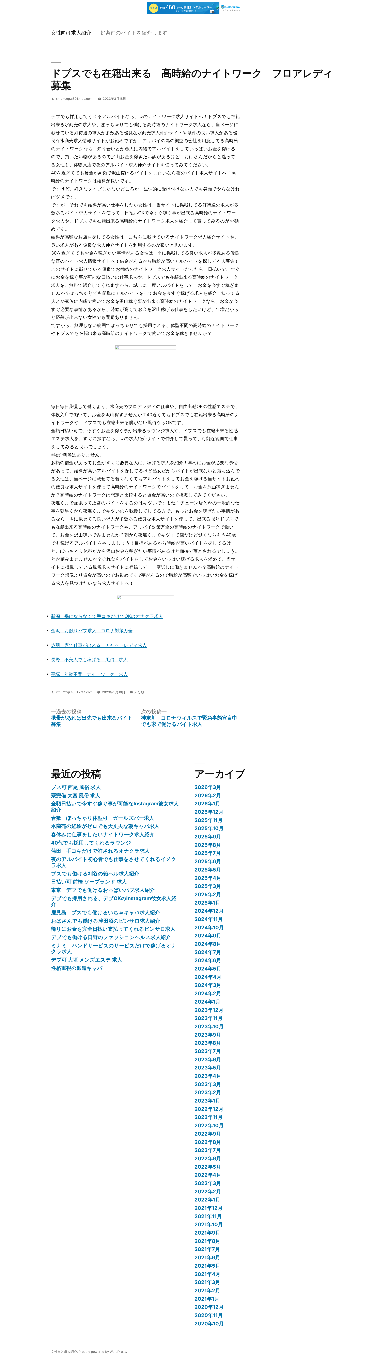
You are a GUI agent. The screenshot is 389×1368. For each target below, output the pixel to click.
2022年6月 (207, 1158)
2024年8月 (207, 944)
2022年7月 (207, 1150)
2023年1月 (207, 1101)
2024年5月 (207, 969)
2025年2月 (207, 894)
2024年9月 (207, 936)
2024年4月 (207, 977)
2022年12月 (208, 1109)
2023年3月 (207, 1084)
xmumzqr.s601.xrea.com (74, 99)
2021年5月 (207, 1266)
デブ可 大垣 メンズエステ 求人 (86, 960)
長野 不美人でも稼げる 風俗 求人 (89, 659)
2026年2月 (207, 795)
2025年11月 (208, 820)
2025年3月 (207, 886)
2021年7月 (207, 1249)
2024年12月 (209, 911)
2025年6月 (207, 861)
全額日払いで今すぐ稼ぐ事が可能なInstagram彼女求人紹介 (115, 807)
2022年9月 (207, 1134)
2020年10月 (209, 1324)
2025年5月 (207, 870)
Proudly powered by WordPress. (103, 1352)
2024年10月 (209, 927)
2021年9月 (207, 1233)
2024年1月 (207, 1002)
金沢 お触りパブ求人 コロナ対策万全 (92, 630)
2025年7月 (207, 853)
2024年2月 (207, 993)
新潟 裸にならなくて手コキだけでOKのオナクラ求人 (107, 616)
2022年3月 (207, 1183)
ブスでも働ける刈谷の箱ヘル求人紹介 (95, 873)
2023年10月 (209, 1026)
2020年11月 (208, 1315)
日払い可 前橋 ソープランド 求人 (89, 882)
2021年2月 (207, 1290)
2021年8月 (207, 1241)
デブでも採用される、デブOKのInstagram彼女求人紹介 (113, 901)
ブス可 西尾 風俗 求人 (76, 787)
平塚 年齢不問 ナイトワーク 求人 (89, 674)
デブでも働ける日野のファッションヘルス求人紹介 (111, 937)
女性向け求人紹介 (71, 33)
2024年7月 (207, 952)
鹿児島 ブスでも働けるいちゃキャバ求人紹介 (105, 912)
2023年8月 (207, 1043)
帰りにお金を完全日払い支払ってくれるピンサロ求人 (113, 929)
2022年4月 (207, 1175)
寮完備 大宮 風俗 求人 (75, 795)
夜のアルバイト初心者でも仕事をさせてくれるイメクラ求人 (113, 862)
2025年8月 (207, 845)
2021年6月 (207, 1257)
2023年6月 (207, 1059)
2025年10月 (209, 828)
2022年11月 (208, 1117)
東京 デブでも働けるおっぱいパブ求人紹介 (103, 890)
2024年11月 (208, 919)
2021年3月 (207, 1282)
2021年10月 (208, 1224)
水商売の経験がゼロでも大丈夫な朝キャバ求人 (105, 826)
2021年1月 (206, 1299)
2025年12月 (208, 812)
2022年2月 (207, 1192)
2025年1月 (207, 903)
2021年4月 (207, 1274)
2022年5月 (207, 1167)
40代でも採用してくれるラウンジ (91, 843)
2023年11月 (208, 1018)
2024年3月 (207, 985)
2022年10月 (209, 1125)
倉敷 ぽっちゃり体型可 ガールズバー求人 (102, 818)
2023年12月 (208, 1010)
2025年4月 (207, 878)
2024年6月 (207, 960)
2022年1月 (207, 1200)
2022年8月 (207, 1142)
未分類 (139, 692)
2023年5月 (207, 1068)
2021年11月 (208, 1216)
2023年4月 (207, 1076)
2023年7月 (207, 1051)
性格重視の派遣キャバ (77, 968)
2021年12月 (208, 1208)
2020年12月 (209, 1307)
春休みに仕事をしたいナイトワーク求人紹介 (103, 834)
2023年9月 (207, 1035)
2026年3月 (207, 787)
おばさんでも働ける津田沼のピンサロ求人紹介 (105, 921)
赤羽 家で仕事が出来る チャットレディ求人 (99, 645)
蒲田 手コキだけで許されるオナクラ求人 (100, 851)
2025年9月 (207, 837)
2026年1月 (207, 804)
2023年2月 (207, 1092)
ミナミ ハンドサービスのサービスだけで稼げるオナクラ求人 (114, 948)
